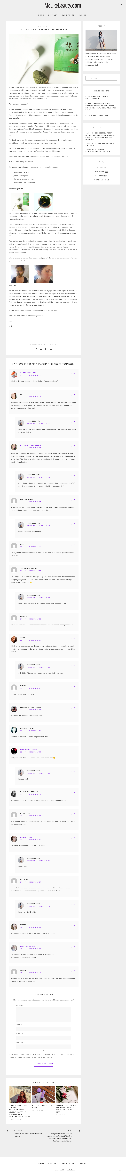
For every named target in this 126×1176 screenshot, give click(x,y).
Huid (54, 344)
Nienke (23, 686)
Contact (53, 15)
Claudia (24, 879)
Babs (22, 394)
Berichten (101, 172)
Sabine (89, 133)
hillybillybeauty (28, 728)
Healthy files (45, 344)
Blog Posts (68, 15)
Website (19, 1042)
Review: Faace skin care (97, 115)
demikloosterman (29, 792)
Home (41, 15)
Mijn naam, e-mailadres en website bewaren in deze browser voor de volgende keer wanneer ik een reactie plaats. (42, 1055)
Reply (73, 373)
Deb (87, 143)
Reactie (19, 1005)
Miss (22, 544)
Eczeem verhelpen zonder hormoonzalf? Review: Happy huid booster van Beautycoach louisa (101, 107)
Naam (19, 1025)
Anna (22, 637)
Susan (23, 970)
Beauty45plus (26, 499)
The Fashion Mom (28, 568)
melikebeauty (33, 421)
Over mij (83, 15)
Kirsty (23, 925)
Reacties (101, 176)
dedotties (25, 813)
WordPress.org (101, 180)
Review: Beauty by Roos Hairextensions (97, 97)
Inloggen (101, 167)
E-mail (19, 1033)
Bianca (23, 616)
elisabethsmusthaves (30, 707)
